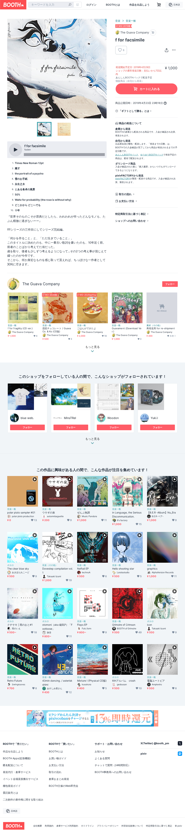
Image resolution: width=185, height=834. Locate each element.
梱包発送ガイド (12, 785)
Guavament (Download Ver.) (126, 330)
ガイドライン (87, 826)
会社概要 (37, 826)
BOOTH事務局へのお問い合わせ (113, 772)
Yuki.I (154, 418)
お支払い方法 (126, 201)
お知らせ (100, 751)
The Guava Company (41, 284)
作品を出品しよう (139, 4)
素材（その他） (154, 325)
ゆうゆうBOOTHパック (151, 154)
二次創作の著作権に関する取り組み (23, 799)
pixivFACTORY (122, 178)
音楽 (117, 20)
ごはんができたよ (86, 328)
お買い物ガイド (57, 758)
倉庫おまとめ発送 (59, 778)
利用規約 (49, 826)
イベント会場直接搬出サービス (20, 778)
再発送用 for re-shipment (161, 328)
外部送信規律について (132, 826)
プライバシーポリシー (108, 826)
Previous (10, 68)
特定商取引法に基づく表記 (130, 213)
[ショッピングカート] (159, 4)
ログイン (91, 4)
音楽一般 (131, 20)
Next (104, 68)
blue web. (27, 418)
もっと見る (92, 439)
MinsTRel (70, 418)
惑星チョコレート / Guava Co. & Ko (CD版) (56, 330)
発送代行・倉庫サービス (17, 772)
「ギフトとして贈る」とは (134, 110)
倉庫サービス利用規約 (67, 826)
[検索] (70, 4)
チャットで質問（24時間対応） (113, 765)
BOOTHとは (113, 4)
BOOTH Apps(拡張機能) (17, 758)
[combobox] (51, 5)
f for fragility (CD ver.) (20, 328)
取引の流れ (125, 194)
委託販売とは (10, 792)
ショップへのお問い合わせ (130, 220)
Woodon (113, 418)
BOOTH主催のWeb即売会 (63, 785)
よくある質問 (102, 758)
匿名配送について (13, 765)
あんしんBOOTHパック (126, 154)
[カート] (153, 32)
